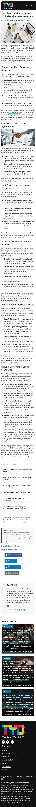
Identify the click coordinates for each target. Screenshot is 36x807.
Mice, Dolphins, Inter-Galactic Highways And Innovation (18, 478)
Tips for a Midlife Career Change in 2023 (16, 492)
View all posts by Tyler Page (16, 610)
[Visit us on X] (8, 742)
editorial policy (12, 522)
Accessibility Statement (9, 760)
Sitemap (4, 763)
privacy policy (6, 803)
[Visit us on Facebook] (3, 742)
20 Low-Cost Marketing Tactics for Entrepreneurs (14, 499)
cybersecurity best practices (17, 356)
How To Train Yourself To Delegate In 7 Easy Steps (17, 470)
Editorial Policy (6, 766)
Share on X (12, 561)
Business (11, 546)
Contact (4, 750)
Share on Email (13, 573)
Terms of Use (6, 753)
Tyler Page (7, 20)
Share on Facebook (14, 555)
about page (23, 522)
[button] (28, 6)
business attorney (14, 112)
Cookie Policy (16, 803)
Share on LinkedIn (14, 567)
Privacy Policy (6, 757)
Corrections (5, 770)
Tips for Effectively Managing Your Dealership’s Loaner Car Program (14, 508)
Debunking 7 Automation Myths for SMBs (17, 486)
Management (19, 546)
